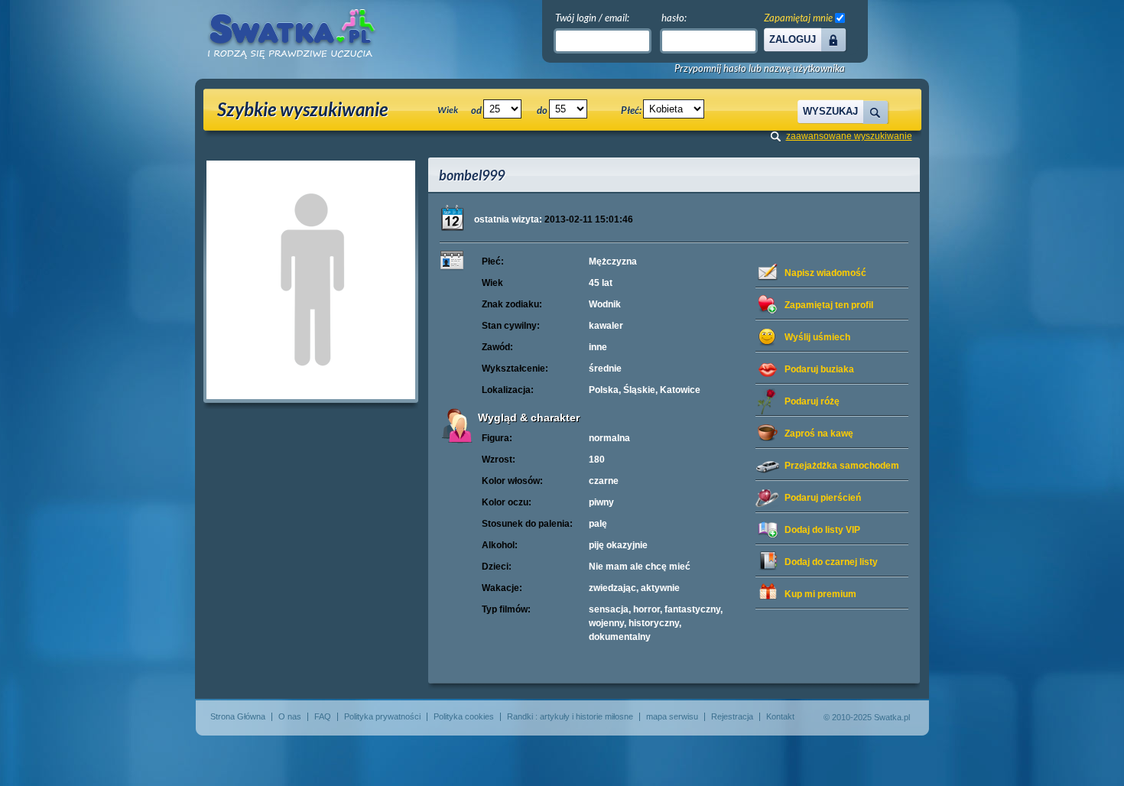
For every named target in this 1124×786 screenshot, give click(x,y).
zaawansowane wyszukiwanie (849, 136)
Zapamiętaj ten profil (829, 305)
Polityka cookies (464, 716)
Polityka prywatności (382, 716)
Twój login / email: (592, 17)
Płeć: (631, 110)
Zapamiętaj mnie (798, 17)
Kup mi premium (820, 594)
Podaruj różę (812, 401)
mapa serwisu (672, 716)
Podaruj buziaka (819, 369)
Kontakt (780, 716)
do (542, 110)
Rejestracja (732, 716)
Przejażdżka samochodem (842, 465)
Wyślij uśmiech (817, 337)
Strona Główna (237, 716)
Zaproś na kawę (819, 433)
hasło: (674, 17)
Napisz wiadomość (825, 273)
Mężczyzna (613, 261)
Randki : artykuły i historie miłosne (570, 716)
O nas (289, 716)
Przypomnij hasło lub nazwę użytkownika (759, 68)
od (476, 110)
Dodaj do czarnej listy (831, 562)
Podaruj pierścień (823, 497)
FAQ (322, 716)
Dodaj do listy (822, 530)
